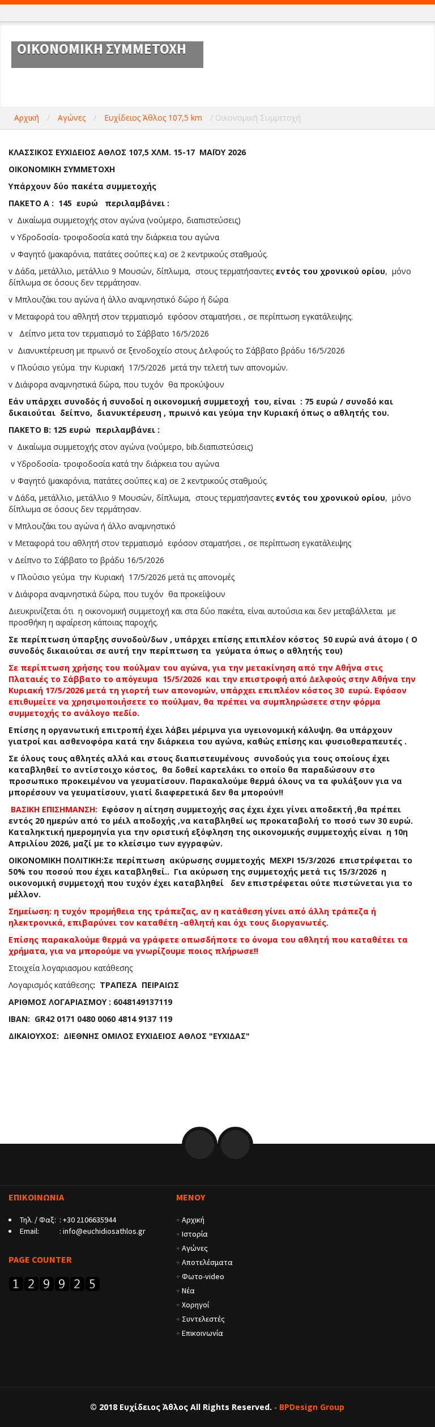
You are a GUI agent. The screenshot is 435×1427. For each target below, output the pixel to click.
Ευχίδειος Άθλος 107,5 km (153, 117)
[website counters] (54, 1282)
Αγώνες (72, 117)
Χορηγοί (195, 1305)
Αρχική (26, 117)
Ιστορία (195, 1234)
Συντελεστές (203, 1319)
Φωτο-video (203, 1276)
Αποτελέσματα (207, 1262)
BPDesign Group (311, 1407)
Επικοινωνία (202, 1333)
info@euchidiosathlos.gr (104, 1231)
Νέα (188, 1290)
